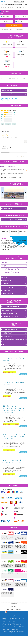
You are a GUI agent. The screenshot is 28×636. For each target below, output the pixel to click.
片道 (8, 11)
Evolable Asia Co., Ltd (17, 624)
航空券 (13, 474)
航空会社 (13, 372)
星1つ (2, 121)
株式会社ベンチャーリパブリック (8, 632)
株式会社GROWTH (5, 629)
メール (14, 124)
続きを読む (23, 374)
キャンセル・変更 (21, 1)
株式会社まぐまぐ (5, 618)
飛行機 (4, 372)
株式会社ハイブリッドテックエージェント (9, 626)
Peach (9, 372)
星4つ (2, 114)
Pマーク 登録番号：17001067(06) (14, 609)
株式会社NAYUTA (20, 631)
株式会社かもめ (12, 631)
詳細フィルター (7, 128)
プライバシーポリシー (14, 606)
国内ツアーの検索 (5, 100)
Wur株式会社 (21, 626)
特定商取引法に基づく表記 (14, 601)
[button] (25, 141)
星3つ (2, 116)
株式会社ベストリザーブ (6, 624)
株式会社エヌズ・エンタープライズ (8, 621)
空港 (13, 424)
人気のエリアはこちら (23, 232)
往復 (3, 11)
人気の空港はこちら (14, 231)
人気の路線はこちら (5, 231)
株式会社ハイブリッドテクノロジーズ (17, 618)
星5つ (2, 112)
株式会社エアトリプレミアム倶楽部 (8, 623)
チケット (8, 124)
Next (25, 193)
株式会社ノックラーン (15, 629)
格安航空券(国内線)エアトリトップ (6, 29)
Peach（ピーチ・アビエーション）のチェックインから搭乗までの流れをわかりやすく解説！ (14, 436)
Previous (2, 193)
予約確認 (15, 1)
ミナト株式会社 (4, 631)
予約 (2, 124)
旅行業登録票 (14, 603)
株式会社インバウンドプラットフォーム (9, 619)
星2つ (2, 118)
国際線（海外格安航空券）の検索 (9, 98)
